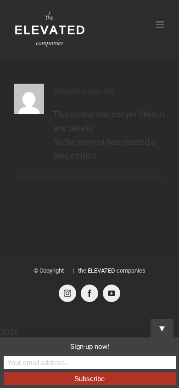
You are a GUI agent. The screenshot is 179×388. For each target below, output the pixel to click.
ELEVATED (101, 270)
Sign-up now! (89, 346)
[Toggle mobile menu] (160, 24)
